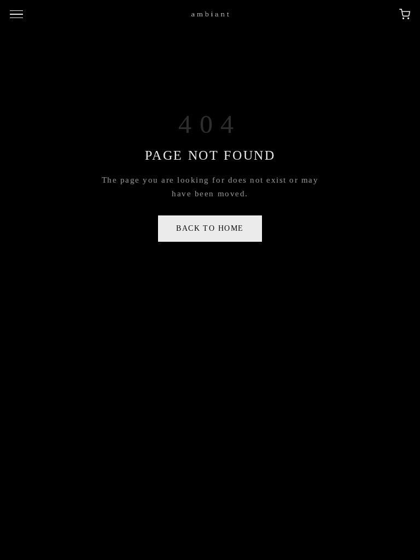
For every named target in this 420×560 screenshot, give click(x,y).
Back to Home (210, 228)
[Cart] (404, 14)
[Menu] (18, 14)
